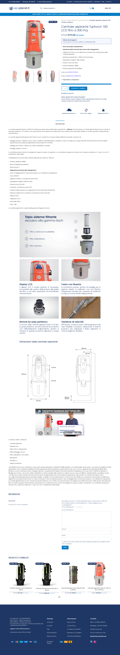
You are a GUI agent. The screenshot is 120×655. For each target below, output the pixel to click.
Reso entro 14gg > (86, 113)
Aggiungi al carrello (78, 88)
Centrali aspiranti (71, 20)
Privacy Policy (71, 622)
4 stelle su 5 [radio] (80, 507)
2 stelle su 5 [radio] (78, 507)
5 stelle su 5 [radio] (82, 507)
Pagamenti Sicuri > (103, 113)
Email (64, 535)
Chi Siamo (50, 622)
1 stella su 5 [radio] (76, 507)
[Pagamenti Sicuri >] (103, 110)
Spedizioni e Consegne (74, 632)
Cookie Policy (71, 626)
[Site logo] (20, 8)
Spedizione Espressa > (69, 113)
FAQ (48, 629)
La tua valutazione (68, 507)
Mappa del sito (51, 636)
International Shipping (74, 636)
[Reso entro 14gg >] (86, 110)
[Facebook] (91, 642)
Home (63, 20)
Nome (64, 529)
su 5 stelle (20, 632)
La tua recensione (68, 510)
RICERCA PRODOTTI (49, 8)
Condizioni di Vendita (74, 629)
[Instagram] (95, 642)
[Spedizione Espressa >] (69, 110)
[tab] (60, 123)
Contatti (49, 626)
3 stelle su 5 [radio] (79, 507)
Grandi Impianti (51, 632)
